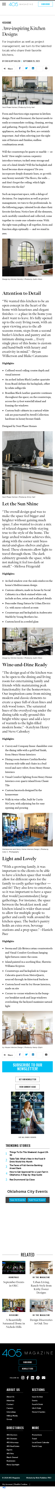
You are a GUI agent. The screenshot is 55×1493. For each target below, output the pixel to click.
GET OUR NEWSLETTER (27, 1079)
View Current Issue (27, 1086)
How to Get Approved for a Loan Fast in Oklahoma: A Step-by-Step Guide (29, 1173)
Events (34, 1401)
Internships (11, 1412)
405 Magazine (14, 1478)
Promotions (37, 1435)
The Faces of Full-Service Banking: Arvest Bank (26, 1167)
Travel (34, 1439)
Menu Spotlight (13, 1465)
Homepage (14, 1277)
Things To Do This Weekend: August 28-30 (29, 1153)
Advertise (10, 1401)
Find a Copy (37, 1446)
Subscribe (45, 4)
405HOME (6, 22)
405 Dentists (12, 1439)
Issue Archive (37, 1397)
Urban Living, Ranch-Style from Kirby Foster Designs (41, 1287)
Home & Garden (38, 1412)
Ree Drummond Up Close (22, 1179)
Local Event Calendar (40, 1442)
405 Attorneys (12, 1442)
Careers (10, 1408)
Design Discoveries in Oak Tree (41, 1321)
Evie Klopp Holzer (12, 60)
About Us (10, 1397)
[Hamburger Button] (4, 4)
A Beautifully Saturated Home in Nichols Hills (14, 1323)
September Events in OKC (13, 1283)
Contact (10, 1404)
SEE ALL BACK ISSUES (27, 1137)
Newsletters (27, 1368)
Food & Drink (37, 1404)
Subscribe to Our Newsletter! (27, 1066)
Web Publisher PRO (43, 1478)
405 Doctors (12, 1435)
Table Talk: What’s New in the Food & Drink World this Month (27, 1160)
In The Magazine (41, 1277)
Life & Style (36, 1408)
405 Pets (10, 1454)
